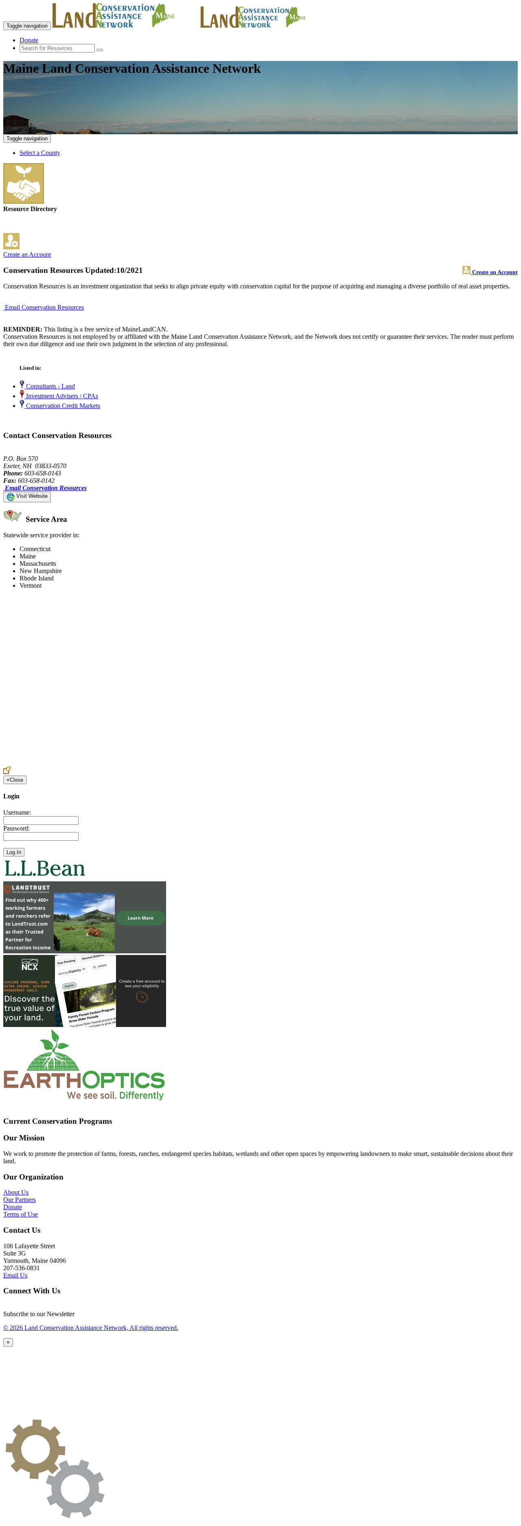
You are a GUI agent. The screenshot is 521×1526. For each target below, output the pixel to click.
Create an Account (27, 254)
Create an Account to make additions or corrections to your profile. (88, 762)
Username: (17, 812)
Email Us (15, 1275)
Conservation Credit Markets (62, 405)
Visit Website (31, 496)
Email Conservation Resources (44, 307)
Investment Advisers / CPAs (61, 395)
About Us (15, 1192)
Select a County (40, 152)
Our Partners (19, 1199)
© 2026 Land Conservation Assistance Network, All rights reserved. (90, 1327)
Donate (29, 40)
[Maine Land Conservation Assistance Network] (126, 25)
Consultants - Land (49, 386)
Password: (16, 828)
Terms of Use (20, 1214)
